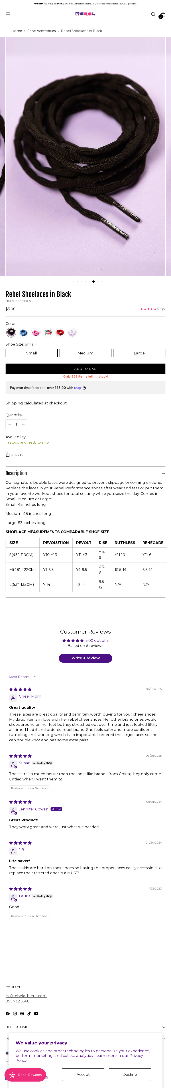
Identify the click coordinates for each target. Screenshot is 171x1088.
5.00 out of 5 (97, 640)
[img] (20, 689)
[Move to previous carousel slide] (151, 957)
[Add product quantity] (23, 424)
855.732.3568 (18, 1001)
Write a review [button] (85, 658)
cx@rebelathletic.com (26, 996)
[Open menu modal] (7, 14)
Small (31, 353)
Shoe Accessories (41, 31)
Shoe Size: (21, 344)
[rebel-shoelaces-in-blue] (23, 332)
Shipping (14, 403)
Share (17, 454)
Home (16, 31)
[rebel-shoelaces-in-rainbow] (48, 332)
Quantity (14, 415)
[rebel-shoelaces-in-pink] (35, 332)
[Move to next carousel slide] (161, 957)
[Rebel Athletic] (85, 14)
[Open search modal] (153, 14)
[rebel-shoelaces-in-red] (60, 332)
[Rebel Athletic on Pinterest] (22, 1014)
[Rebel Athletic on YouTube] (36, 1014)
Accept (83, 1074)
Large (139, 353)
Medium (85, 353)
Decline (130, 1074)
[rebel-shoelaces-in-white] (72, 332)
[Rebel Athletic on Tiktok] (29, 1014)
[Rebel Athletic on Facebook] (8, 1014)
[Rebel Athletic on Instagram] (15, 1014)
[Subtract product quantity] (10, 424)
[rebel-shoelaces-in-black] (11, 332)
